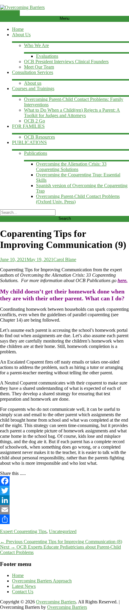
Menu (64, 18)
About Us (21, 34)
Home (18, 29)
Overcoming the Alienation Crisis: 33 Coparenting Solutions (71, 166)
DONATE (10, 12)
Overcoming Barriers (56, 601)
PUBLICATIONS (29, 142)
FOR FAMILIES (28, 126)
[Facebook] (64, 481)
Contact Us (22, 591)
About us (32, 83)
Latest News (24, 586)
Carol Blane (64, 259)
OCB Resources (39, 137)
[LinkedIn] (64, 500)
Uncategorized (62, 531)
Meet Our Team (39, 66)
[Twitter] (64, 490)
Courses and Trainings (33, 88)
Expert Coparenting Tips (23, 531)
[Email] (64, 509)
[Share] (64, 519)
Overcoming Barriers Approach (42, 580)
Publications (35, 153)
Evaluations (47, 56)
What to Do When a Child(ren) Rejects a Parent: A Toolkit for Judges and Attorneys (72, 113)
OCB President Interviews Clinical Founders (66, 61)
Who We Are (36, 45)
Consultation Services (32, 72)
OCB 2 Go (34, 120)
